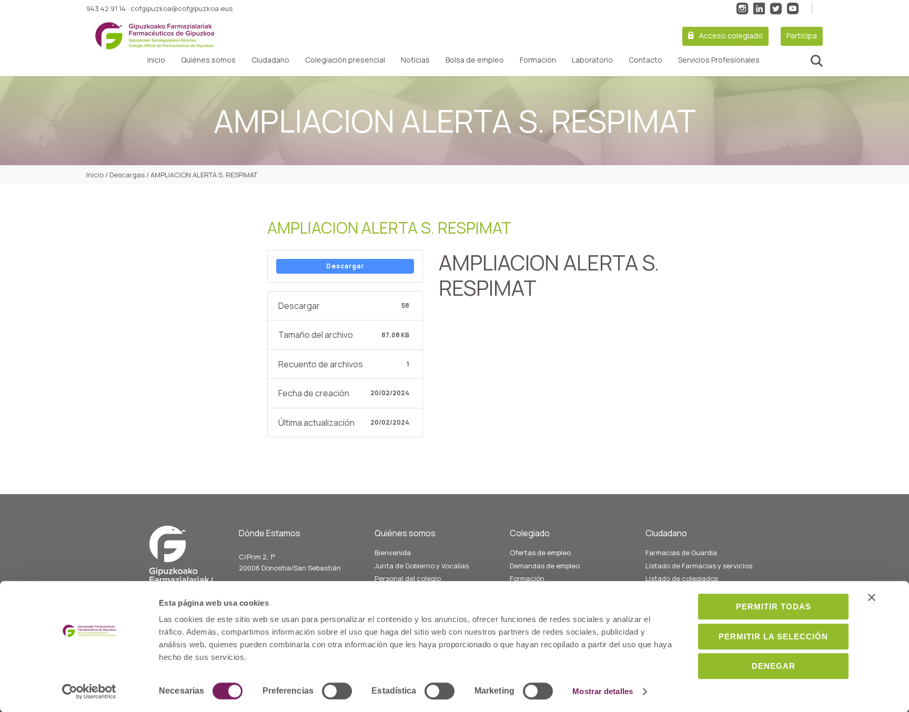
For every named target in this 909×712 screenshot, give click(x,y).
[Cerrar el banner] (871, 597)
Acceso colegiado (731, 36)
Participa (801, 36)
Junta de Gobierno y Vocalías (422, 565)
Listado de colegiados (681, 578)
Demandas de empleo (545, 565)
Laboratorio (592, 60)
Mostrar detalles (602, 691)
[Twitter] (776, 8)
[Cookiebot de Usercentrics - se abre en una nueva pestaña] (89, 691)
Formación (538, 60)
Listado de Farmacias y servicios (698, 565)
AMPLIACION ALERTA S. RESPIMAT (389, 227)
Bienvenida (393, 552)
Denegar (773, 665)
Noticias (415, 60)
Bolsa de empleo (475, 60)
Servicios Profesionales (719, 60)
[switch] (337, 691)
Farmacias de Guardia (681, 552)
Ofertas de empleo (540, 552)
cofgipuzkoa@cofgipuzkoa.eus (181, 8)
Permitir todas (773, 606)
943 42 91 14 (106, 8)
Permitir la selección (773, 636)
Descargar (345, 266)
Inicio (156, 60)
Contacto (645, 60)
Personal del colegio (408, 578)
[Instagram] (742, 8)
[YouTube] (793, 8)
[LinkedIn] (759, 8)
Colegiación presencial (345, 60)
